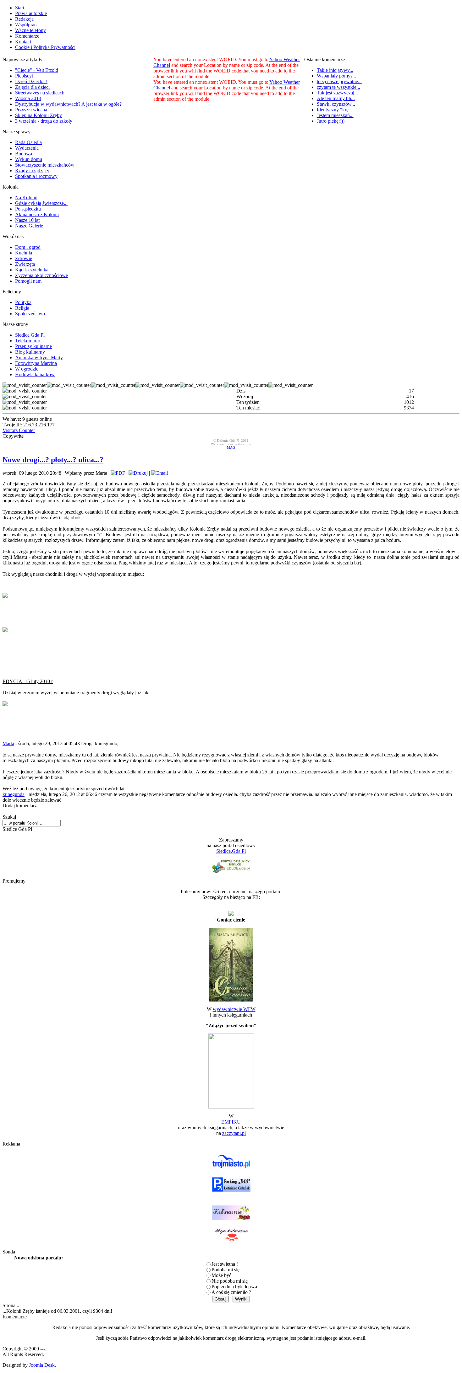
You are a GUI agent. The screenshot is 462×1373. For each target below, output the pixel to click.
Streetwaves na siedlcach (39, 92)
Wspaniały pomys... (336, 75)
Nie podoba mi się (230, 1281)
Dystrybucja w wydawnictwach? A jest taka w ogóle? (68, 104)
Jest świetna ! (225, 1264)
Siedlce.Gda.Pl (231, 851)
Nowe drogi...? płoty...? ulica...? (53, 460)
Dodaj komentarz (20, 805)
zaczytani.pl (234, 1133)
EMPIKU (231, 1122)
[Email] (159, 473)
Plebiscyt (24, 75)
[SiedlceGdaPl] (231, 865)
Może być (221, 1275)
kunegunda (14, 794)
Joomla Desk (42, 1365)
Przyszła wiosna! (32, 109)
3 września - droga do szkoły (43, 121)
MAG (231, 447)
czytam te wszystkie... (338, 87)
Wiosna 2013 (28, 98)
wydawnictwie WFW (234, 1009)
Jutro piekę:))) (330, 121)
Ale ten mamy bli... (336, 98)
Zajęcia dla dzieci (32, 87)
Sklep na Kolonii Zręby (38, 115)
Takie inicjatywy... (335, 70)
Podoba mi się (225, 1269)
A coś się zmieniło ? (231, 1292)
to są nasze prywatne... (339, 81)
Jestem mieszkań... (335, 115)
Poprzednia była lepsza (234, 1286)
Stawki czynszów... (336, 104)
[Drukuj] (138, 473)
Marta (8, 743)
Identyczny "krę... (334, 109)
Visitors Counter (19, 430)
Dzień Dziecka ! (31, 81)
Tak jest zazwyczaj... (337, 92)
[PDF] (118, 473)
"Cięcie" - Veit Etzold (36, 70)
